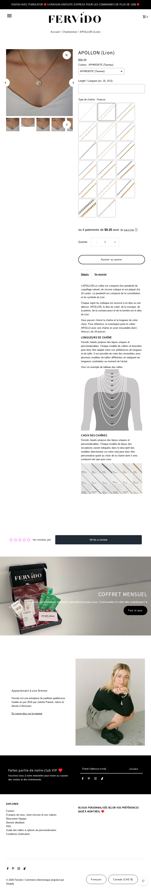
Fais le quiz (135, 610)
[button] (111, 230)
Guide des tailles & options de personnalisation (31, 830)
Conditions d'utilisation (18, 834)
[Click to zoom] (67, 55)
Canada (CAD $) (123, 879)
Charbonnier (70, 31)
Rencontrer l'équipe (16, 818)
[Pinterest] (89, 779)
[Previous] (5, 83)
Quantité (82, 242)
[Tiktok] (102, 779)
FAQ (8, 826)
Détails (85, 274)
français (96, 879)
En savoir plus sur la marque (27, 713)
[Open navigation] (17, 15)
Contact (10, 811)
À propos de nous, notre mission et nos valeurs (31, 814)
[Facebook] (82, 779)
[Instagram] (95, 779)
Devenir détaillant (15, 822)
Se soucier (100, 274)
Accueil (55, 31)
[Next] (73, 83)
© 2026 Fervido (14, 879)
